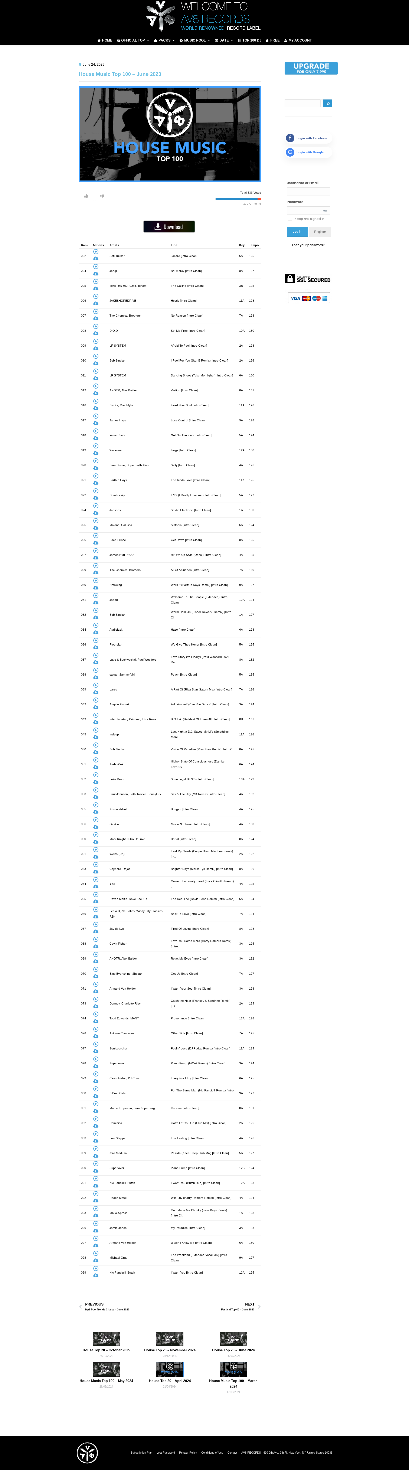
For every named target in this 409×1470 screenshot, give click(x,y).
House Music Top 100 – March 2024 (233, 1383)
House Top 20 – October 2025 (106, 1350)
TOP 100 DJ (251, 40)
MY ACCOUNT (300, 40)
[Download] (95, 259)
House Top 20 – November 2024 (170, 1350)
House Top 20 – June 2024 (233, 1350)
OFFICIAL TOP (133, 40)
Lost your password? (308, 245)
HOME (107, 40)
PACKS (164, 40)
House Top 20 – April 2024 (170, 1381)
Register (320, 231)
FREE (275, 40)
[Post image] (106, 1339)
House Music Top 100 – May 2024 (106, 1381)
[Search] (327, 103)
